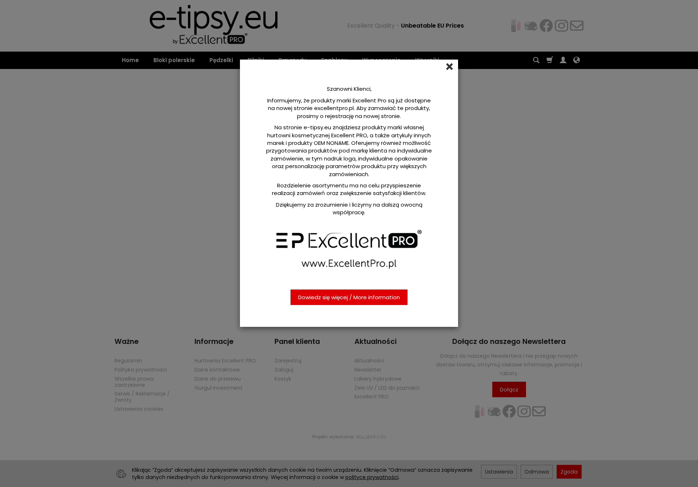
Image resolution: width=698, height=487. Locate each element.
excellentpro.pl (334, 108)
